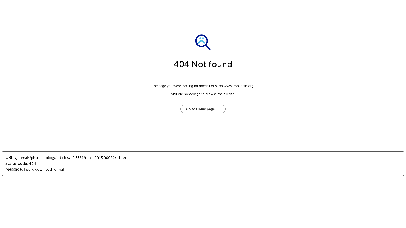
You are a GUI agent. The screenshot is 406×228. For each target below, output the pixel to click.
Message (13, 169)
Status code (16, 163)
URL (9, 157)
